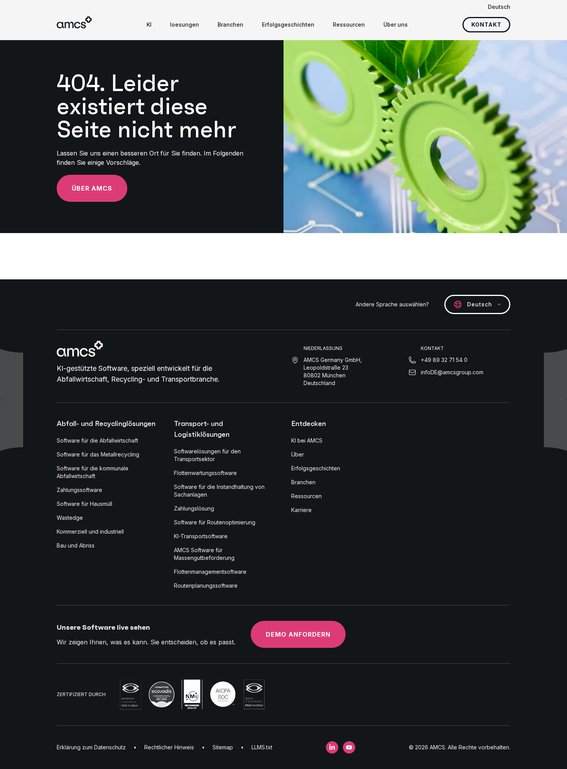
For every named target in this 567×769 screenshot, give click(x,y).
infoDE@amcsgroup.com (452, 372)
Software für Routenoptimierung (214, 522)
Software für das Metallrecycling (98, 454)
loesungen (184, 24)
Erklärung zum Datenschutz (91, 747)
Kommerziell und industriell (90, 531)
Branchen (230, 24)
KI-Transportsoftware (201, 536)
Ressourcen (349, 24)
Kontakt (486, 24)
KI (149, 24)
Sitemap (223, 747)
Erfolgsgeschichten (288, 24)
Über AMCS (92, 188)
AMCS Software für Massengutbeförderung (204, 554)
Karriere (301, 510)
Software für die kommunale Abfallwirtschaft (92, 472)
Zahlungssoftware (79, 490)
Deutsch (499, 6)
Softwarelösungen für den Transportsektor (207, 455)
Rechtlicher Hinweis (169, 747)
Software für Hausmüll (84, 503)
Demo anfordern (298, 634)
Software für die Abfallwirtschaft (97, 440)
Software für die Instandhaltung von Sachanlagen (219, 490)
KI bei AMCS (306, 440)
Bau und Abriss (75, 545)
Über (297, 454)
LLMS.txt (261, 747)
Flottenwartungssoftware (205, 473)
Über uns (395, 24)
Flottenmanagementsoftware (210, 571)
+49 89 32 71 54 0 (444, 360)
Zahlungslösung (194, 508)
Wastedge (70, 517)
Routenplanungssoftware (206, 585)
